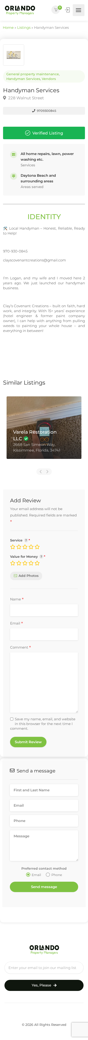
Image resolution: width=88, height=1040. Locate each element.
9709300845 (46, 111)
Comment (20, 647)
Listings (24, 27)
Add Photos (28, 576)
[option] (44, 431)
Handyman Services (23, 79)
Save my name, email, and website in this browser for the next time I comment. (42, 724)
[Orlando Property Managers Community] (20, 10)
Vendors (49, 79)
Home (8, 27)
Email (16, 623)
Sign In (67, 10)
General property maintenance (32, 74)
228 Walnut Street (25, 98)
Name (17, 599)
